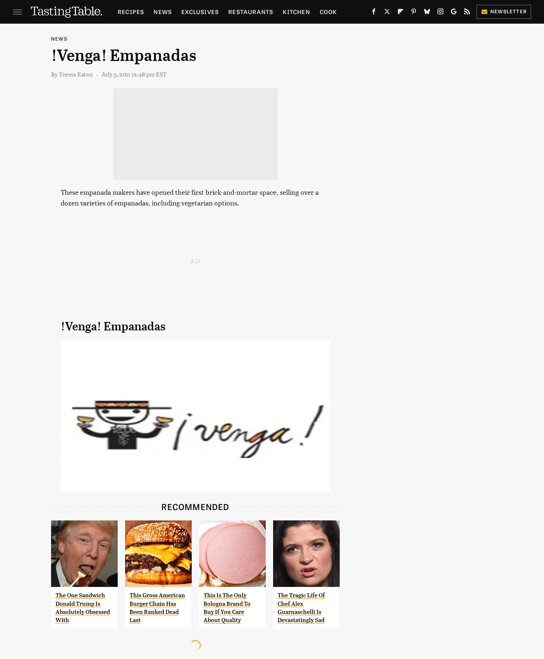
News (163, 11)
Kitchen (296, 11)
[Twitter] (387, 13)
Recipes (131, 11)
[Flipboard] (400, 13)
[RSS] (467, 13)
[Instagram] (440, 13)
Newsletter (508, 11)
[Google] (453, 13)
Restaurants (250, 11)
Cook (328, 11)
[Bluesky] (427, 13)
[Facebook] (373, 13)
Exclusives (200, 11)
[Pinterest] (413, 13)
